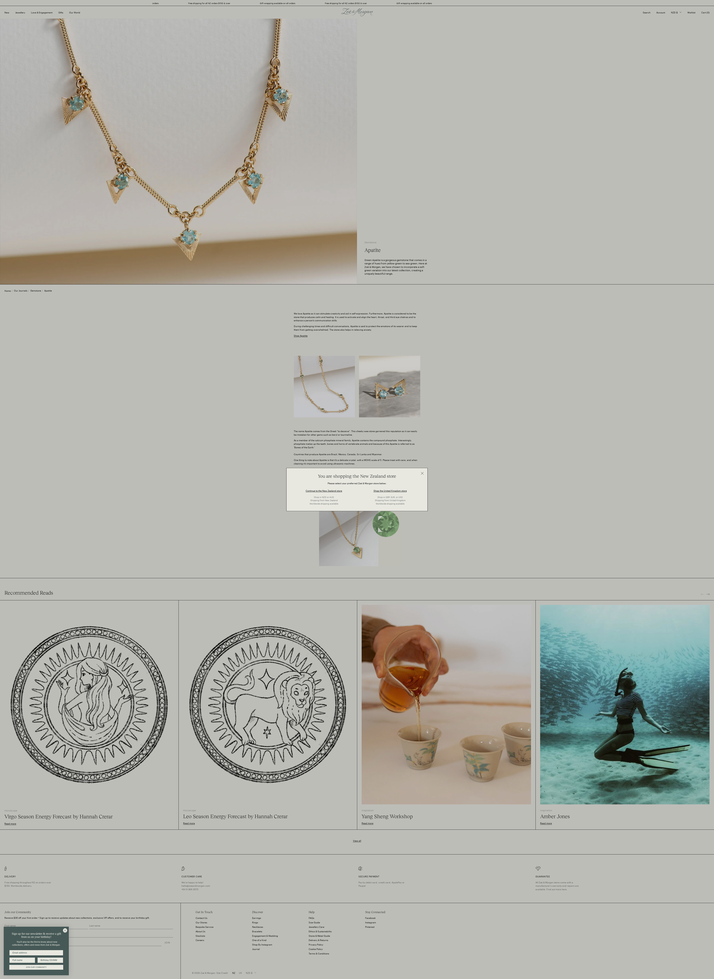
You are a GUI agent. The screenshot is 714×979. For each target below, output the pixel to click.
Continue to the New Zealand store (324, 490)
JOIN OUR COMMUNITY (36, 967)
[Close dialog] (65, 930)
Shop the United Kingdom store (390, 490)
